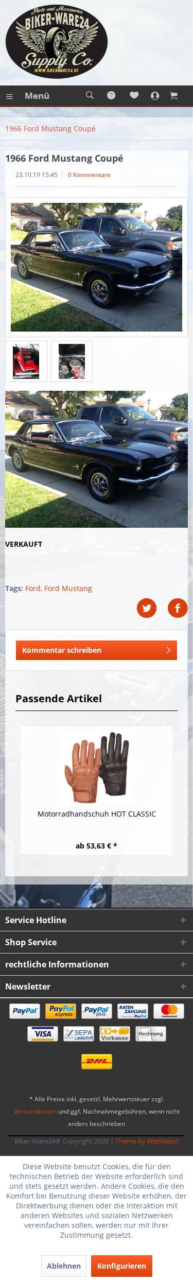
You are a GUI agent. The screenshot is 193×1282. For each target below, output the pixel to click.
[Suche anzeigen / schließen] (89, 95)
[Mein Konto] (157, 95)
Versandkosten (35, 1111)
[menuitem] (27, 95)
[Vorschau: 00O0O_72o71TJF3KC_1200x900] (72, 361)
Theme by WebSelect (147, 1141)
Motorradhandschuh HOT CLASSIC (97, 814)
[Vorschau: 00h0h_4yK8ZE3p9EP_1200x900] (26, 361)
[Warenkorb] (180, 95)
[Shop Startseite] (96, 41)
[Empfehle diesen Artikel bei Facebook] (177, 608)
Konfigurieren (121, 1266)
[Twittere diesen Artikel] (151, 608)
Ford (33, 588)
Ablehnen (64, 1266)
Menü (37, 95)
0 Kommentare (89, 174)
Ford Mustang (68, 588)
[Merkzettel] (135, 95)
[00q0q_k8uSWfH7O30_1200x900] (96, 267)
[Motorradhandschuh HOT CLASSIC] (96, 768)
